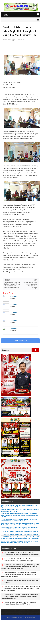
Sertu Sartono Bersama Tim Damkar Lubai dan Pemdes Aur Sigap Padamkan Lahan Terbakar (19, 506)
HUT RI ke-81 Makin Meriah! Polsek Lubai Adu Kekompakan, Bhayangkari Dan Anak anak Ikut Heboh (19, 520)
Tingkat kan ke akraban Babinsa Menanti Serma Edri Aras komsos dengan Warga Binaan (12, 284)
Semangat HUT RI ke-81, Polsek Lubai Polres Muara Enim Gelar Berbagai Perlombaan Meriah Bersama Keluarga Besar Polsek (20, 524)
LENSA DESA (20, 617)
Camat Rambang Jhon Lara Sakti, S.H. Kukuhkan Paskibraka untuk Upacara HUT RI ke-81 (20, 603)
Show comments (20, 341)
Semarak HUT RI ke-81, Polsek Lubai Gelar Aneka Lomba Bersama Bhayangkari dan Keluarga (21, 559)
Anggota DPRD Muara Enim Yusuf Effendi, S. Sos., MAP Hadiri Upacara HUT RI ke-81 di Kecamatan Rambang (19, 528)
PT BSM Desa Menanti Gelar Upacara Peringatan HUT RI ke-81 (19, 531)
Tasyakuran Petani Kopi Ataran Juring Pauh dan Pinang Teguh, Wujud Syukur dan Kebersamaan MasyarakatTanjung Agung (18, 574)
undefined (13, 296)
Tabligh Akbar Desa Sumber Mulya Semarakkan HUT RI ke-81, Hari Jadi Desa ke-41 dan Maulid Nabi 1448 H (19, 541)
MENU (5, 15)
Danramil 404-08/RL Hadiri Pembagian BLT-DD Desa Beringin (30, 285)
